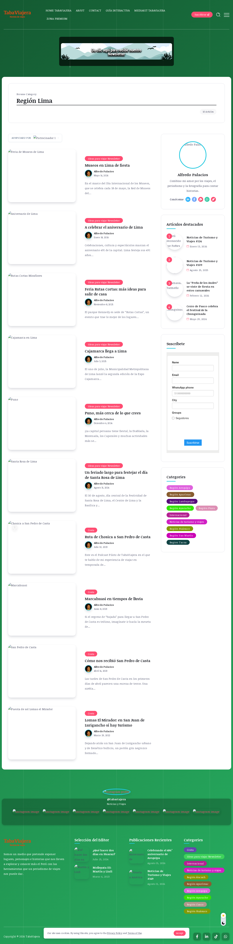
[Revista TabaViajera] (17, 14)
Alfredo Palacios (104, 171)
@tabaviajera (116, 799)
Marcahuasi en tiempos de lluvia (114, 598)
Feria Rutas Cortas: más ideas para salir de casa (115, 292)
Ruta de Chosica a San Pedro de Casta (118, 536)
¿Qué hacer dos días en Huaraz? (104, 852)
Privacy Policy (114, 933)
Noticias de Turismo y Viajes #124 (202, 239)
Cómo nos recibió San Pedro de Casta (117, 660)
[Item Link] (42, 175)
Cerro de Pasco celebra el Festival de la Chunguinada (202, 310)
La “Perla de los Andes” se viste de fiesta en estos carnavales (202, 286)
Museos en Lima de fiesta (107, 165)
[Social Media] (187, 199)
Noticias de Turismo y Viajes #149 (159, 874)
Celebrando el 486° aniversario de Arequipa (160, 854)
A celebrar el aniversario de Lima (114, 227)
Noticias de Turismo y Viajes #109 (202, 263)
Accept (179, 933)
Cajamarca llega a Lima (106, 351)
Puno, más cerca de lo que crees (113, 413)
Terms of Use (135, 933)
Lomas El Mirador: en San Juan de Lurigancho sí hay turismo (115, 722)
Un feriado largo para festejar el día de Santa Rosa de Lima (116, 475)
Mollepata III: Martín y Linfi (102, 869)
